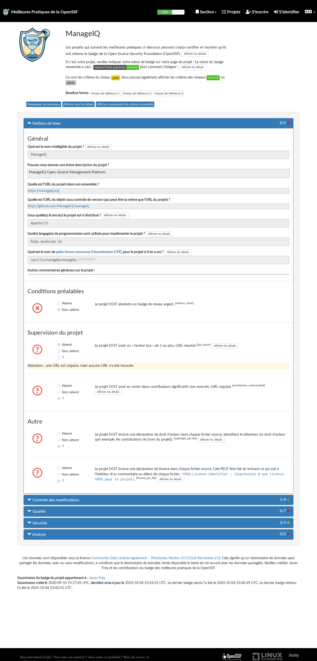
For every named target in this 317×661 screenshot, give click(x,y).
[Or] (115, 77)
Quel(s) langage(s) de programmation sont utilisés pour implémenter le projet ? (86, 234)
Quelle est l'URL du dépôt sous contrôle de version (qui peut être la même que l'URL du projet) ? (98, 200)
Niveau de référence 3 (169, 93)
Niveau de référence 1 (105, 93)
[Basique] (213, 77)
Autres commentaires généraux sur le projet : (61, 270)
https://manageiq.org (43, 191)
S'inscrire (259, 12)
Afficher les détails (195, 54)
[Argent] (71, 82)
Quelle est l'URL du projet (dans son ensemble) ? (63, 184)
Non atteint (65, 310)
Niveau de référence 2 (137, 93)
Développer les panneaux (43, 104)
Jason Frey (97, 578)
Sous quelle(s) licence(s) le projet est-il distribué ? (64, 215)
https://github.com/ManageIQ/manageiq (58, 206)
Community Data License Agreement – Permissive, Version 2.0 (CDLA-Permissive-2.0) (155, 558)
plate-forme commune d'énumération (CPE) (89, 252)
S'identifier (288, 12)
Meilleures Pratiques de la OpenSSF (44, 12)
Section (206, 12)
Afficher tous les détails (78, 104)
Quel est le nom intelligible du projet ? (55, 147)
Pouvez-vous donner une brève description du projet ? (68, 165)
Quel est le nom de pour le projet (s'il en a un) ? (95, 252)
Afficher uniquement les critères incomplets (125, 104)
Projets (233, 12)
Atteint (65, 303)
